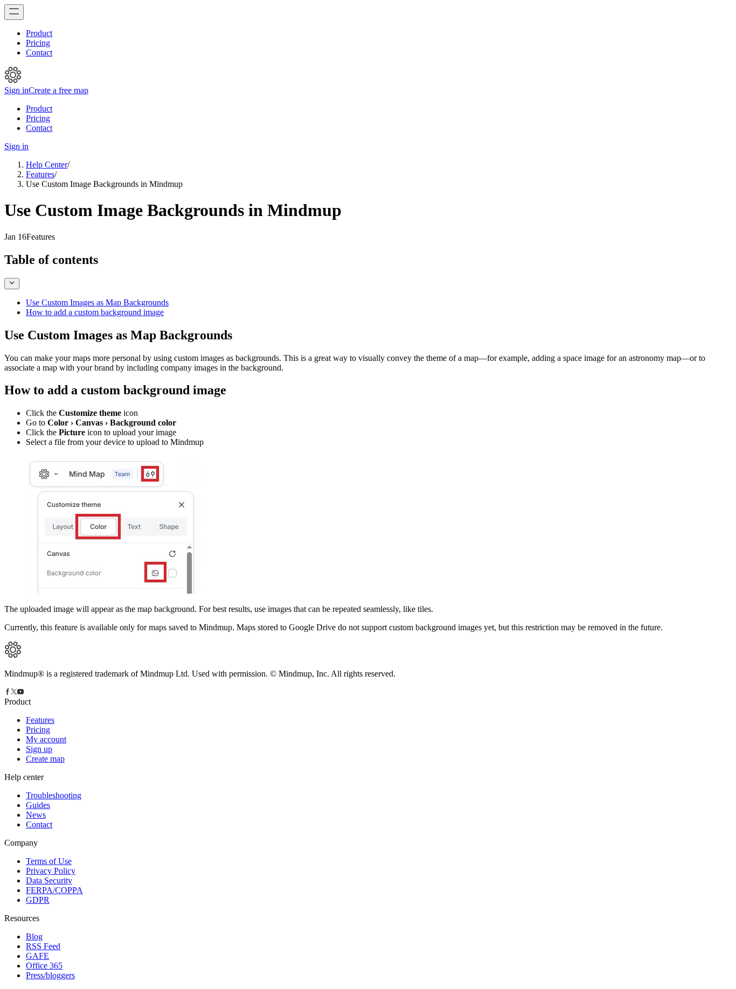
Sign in (16, 90)
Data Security (49, 880)
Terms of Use (49, 861)
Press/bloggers (50, 975)
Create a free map (58, 90)
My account (46, 739)
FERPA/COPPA (54, 890)
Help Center (46, 164)
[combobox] (11, 283)
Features (40, 174)
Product (39, 33)
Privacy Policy (50, 870)
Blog (34, 936)
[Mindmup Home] (13, 655)
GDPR (38, 899)
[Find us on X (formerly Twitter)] (14, 692)
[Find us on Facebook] (7, 692)
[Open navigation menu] (14, 12)
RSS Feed (43, 946)
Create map (45, 758)
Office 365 (44, 965)
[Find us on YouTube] (20, 692)
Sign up (39, 749)
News (36, 814)
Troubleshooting (53, 795)
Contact (39, 52)
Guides (38, 805)
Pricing (38, 42)
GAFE (37, 955)
